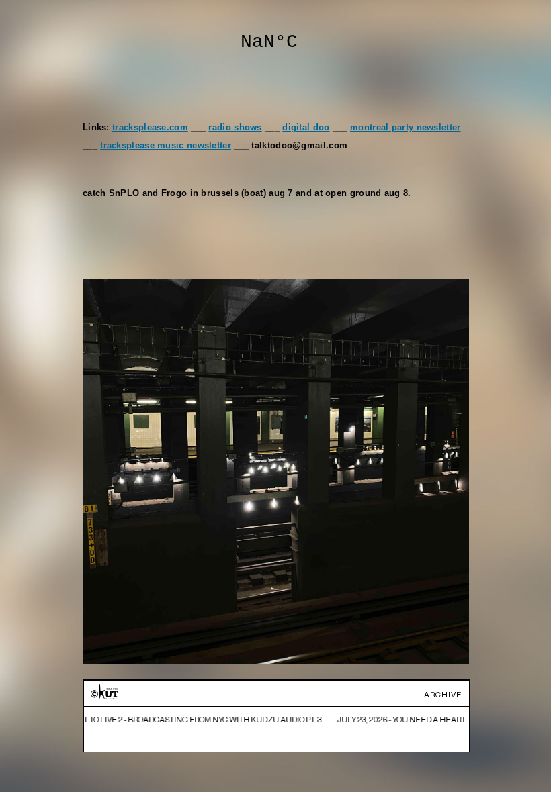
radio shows (234, 127)
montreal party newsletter (405, 127)
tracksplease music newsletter (165, 145)
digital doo (305, 127)
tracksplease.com (150, 127)
